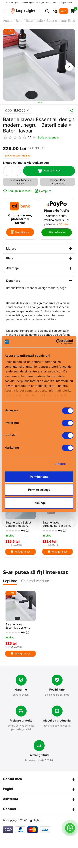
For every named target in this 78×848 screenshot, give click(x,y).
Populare (10, 581)
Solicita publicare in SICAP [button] (21, 181)
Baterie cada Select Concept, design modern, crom (18, 524)
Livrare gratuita (39, 755)
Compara (45, 191)
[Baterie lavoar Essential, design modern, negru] (39, 65)
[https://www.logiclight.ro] (23, 11)
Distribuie (71, 110)
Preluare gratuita (21, 720)
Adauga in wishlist (19, 191)
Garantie (21, 689)
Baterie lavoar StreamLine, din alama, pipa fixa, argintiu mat (57, 524)
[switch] (67, 423)
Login (63, 11)
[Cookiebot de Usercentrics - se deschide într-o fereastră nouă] (56, 341)
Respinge (39, 503)
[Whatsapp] (70, 828)
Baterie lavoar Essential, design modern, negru (16, 626)
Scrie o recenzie (48, 137)
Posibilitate (57, 689)
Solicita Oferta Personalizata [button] (57, 181)
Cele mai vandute (35, 581)
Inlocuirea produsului (57, 720)
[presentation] (69, 67)
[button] (36, 103)
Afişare (60, 464)
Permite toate (39, 476)
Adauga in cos (52, 170)
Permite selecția (39, 489)
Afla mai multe (57, 232)
